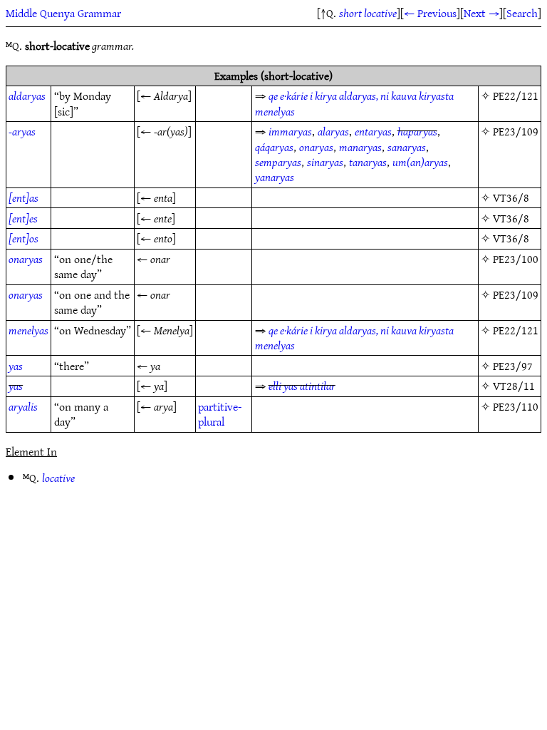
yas (16, 366)
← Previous (430, 13)
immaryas (290, 131)
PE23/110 (515, 406)
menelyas (28, 330)
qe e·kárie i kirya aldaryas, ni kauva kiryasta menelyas (354, 103)
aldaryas (27, 96)
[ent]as (23, 197)
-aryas (22, 131)
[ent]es (23, 218)
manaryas (360, 147)
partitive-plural (219, 413)
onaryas (316, 147)
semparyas (278, 162)
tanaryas (368, 162)
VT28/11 (514, 386)
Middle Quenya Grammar (63, 13)
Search (522, 13)
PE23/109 (515, 131)
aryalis (23, 406)
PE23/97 (513, 366)
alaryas (333, 131)
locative (58, 478)
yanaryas (274, 177)
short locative (368, 13)
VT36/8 (511, 197)
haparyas (417, 131)
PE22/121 (515, 96)
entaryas (373, 131)
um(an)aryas (420, 162)
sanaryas (406, 147)
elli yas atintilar (302, 386)
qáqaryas (274, 147)
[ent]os (23, 238)
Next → (481, 13)
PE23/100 (515, 259)
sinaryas (325, 162)
